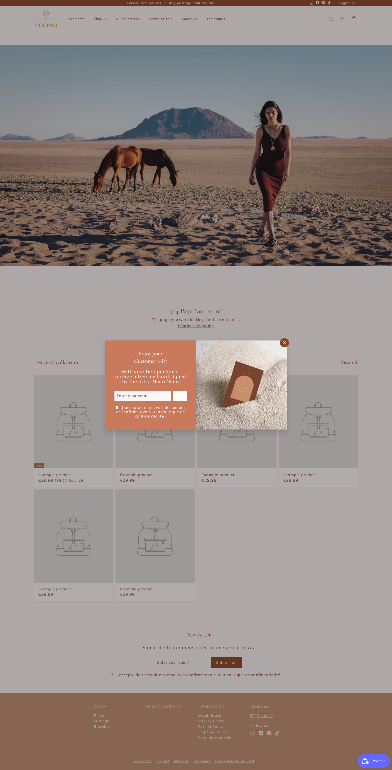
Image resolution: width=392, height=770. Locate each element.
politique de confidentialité (160, 413)
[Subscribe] (180, 396)
